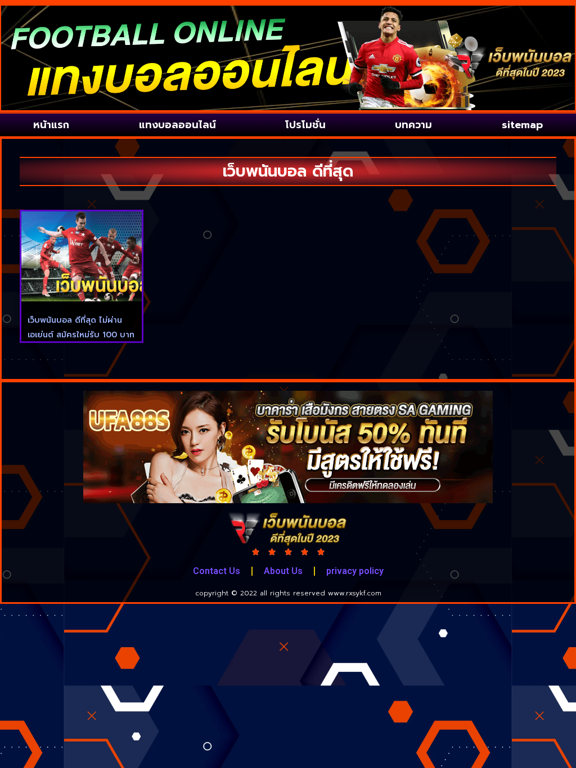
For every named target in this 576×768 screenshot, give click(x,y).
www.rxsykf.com (354, 593)
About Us (283, 571)
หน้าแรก (51, 125)
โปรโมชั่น (305, 125)
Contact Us (216, 571)
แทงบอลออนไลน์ (177, 125)
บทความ (413, 125)
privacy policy (355, 571)
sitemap (522, 125)
